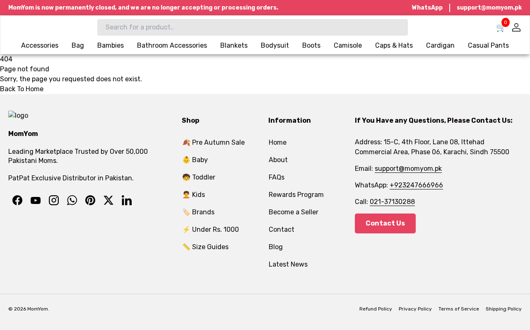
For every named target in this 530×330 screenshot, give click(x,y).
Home (278, 142)
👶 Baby (195, 160)
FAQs (276, 177)
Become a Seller (293, 212)
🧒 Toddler (198, 177)
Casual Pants (488, 45)
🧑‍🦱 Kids (193, 195)
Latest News (288, 264)
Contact (281, 229)
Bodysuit (275, 45)
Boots (311, 45)
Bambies (110, 45)
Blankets (234, 45)
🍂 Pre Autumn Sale (213, 142)
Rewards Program (296, 195)
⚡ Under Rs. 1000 (210, 229)
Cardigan (440, 45)
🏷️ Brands (198, 212)
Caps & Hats (394, 45)
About (278, 160)
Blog (276, 247)
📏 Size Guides (205, 247)
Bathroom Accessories (172, 45)
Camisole (348, 45)
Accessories (39, 45)
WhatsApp (427, 7)
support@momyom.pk (489, 7)
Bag (78, 45)
